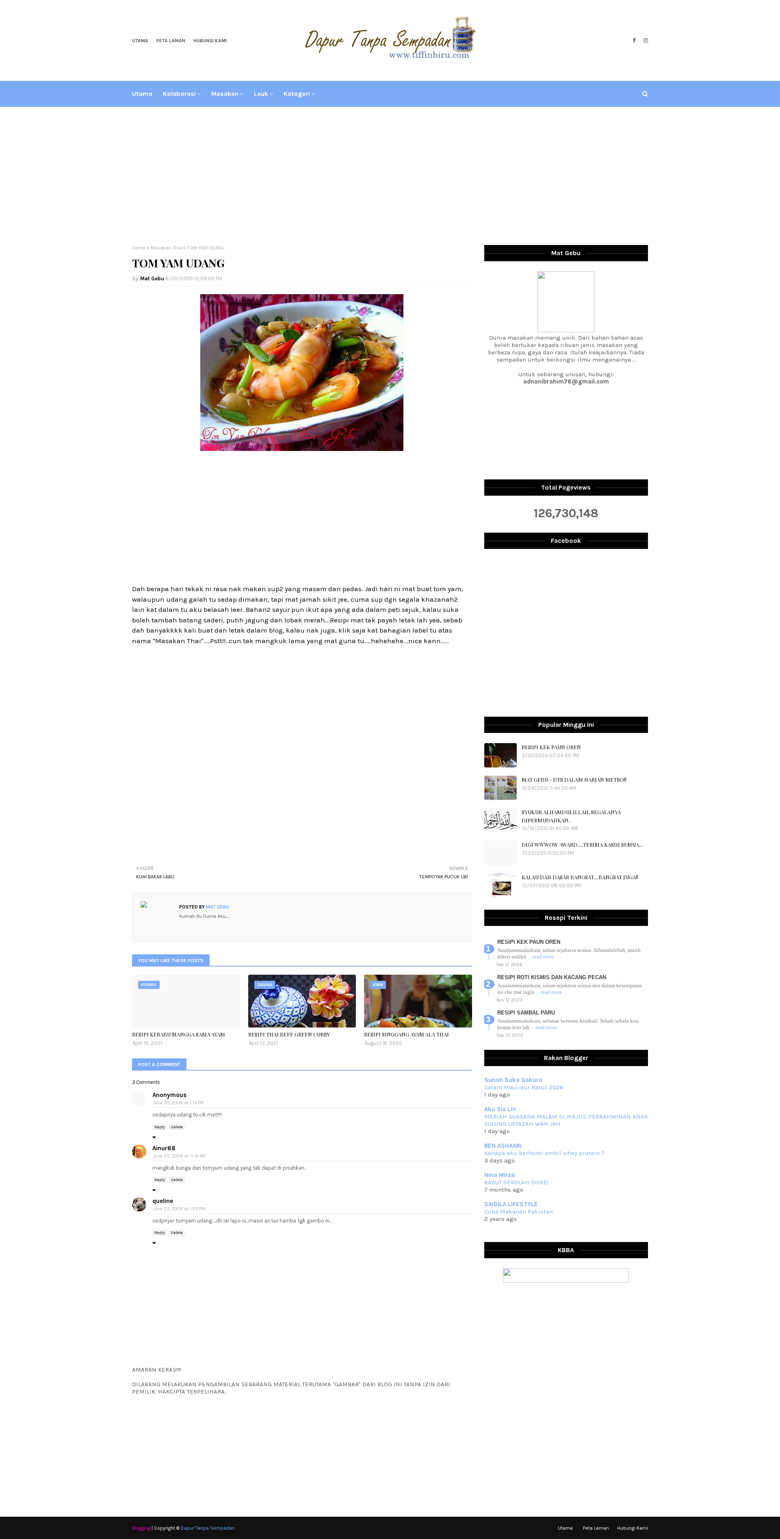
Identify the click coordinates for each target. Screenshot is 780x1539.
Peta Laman (170, 40)
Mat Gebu (152, 278)
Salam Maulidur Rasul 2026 (523, 1087)
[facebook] (633, 41)
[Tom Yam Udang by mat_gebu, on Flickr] (301, 448)
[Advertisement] (390, 176)
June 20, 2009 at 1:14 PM (178, 1102)
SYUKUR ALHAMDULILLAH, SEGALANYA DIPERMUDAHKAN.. (571, 816)
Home (138, 248)
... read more (541, 957)
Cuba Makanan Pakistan (518, 1211)
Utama (140, 40)
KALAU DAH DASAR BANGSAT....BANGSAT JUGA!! (580, 877)
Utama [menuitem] (142, 94)
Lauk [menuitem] (261, 94)
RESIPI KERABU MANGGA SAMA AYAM (178, 1034)
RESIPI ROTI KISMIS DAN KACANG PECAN (551, 977)
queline (162, 1201)
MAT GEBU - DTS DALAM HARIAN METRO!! (574, 779)
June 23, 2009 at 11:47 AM (179, 1156)
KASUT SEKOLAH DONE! (516, 1182)
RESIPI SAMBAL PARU (526, 1013)
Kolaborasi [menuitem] (179, 94)
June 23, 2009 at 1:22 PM (179, 1209)
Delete (177, 1127)
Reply (159, 1127)
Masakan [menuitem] (224, 94)
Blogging (141, 1528)
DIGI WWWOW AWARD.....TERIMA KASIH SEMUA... (582, 844)
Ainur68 (164, 1148)
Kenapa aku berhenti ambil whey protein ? (544, 1153)
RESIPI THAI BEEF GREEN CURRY (289, 1034)
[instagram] (644, 41)
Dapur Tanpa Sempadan (208, 1528)
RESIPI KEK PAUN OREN (551, 746)
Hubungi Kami (210, 40)
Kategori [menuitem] (297, 94)
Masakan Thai (166, 248)
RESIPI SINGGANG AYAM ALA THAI (406, 1034)
